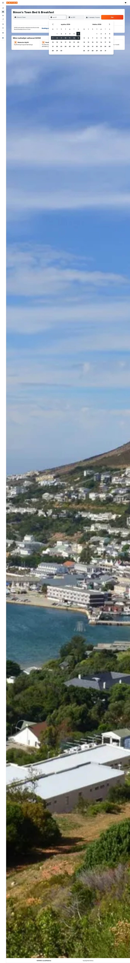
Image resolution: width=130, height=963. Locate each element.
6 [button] (78, 34)
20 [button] (78, 42)
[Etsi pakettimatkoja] (3, 19)
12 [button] (74, 38)
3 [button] (65, 34)
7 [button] (52, 38)
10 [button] (65, 38)
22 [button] (57, 46)
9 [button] (61, 38)
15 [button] (57, 42)
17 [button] (65, 42)
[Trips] (3, 33)
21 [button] (53, 46)
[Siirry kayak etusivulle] (11, 3)
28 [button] (53, 50)
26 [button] (74, 46)
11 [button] (69, 38)
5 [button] (84, 38)
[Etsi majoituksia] (3, 12)
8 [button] (96, 38)
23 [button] (61, 46)
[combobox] (32, 17)
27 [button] (78, 46)
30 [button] (61, 50)
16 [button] (61, 42)
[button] (3, 3)
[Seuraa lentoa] (3, 28)
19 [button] (74, 42)
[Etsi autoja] (3, 15)
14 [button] (53, 42)
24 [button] (65, 46)
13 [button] (78, 38)
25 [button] (70, 46)
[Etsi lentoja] (3, 8)
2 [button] (61, 34)
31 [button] (105, 50)
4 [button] (69, 34)
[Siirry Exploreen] (3, 24)
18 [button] (69, 42)
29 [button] (57, 50)
